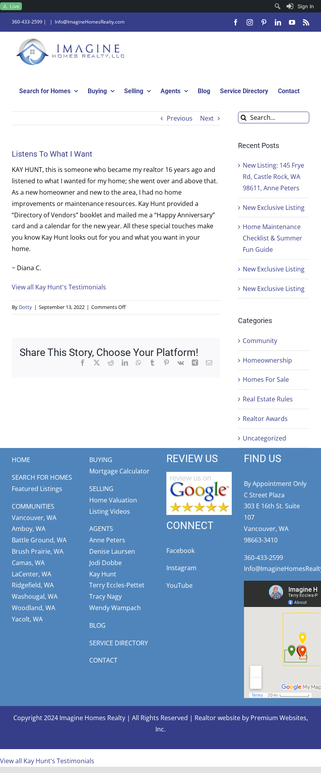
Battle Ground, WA (39, 540)
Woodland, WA (33, 607)
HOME (21, 459)
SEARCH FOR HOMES (42, 477)
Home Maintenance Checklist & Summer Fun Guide (272, 238)
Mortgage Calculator (119, 471)
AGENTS (101, 528)
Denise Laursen (112, 551)
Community (260, 340)
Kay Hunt (102, 574)
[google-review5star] (199, 475)
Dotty (25, 307)
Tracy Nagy (105, 596)
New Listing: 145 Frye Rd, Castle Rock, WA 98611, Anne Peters (273, 176)
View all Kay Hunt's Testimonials (59, 287)
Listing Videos (109, 511)
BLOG (97, 625)
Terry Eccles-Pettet (116, 585)
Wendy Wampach (115, 607)
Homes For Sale (266, 379)
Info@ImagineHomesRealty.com (89, 21)
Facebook (180, 550)
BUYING (100, 459)
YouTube (179, 585)
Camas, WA (28, 562)
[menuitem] (300, 6)
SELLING (101, 488)
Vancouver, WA (34, 517)
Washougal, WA (35, 596)
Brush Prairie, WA (37, 551)
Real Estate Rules (268, 399)
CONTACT (103, 660)
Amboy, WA (28, 528)
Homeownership (267, 360)
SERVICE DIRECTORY (118, 643)
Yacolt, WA (27, 619)
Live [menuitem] (15, 6)
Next (207, 118)
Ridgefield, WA (33, 585)
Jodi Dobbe (105, 562)
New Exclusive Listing (274, 207)
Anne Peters (107, 540)
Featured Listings (37, 488)
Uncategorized (264, 438)
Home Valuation (113, 500)
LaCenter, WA (31, 574)
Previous (180, 118)
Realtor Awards (265, 418)
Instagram (181, 567)
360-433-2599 (27, 21)
